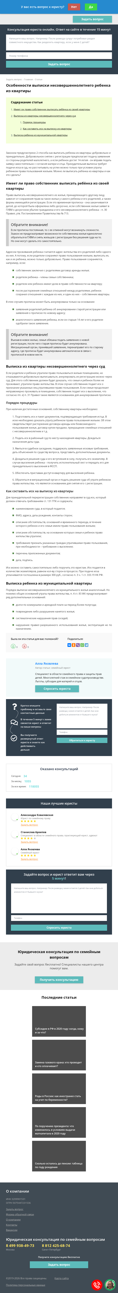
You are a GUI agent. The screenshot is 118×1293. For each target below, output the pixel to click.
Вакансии (11, 1230)
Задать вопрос (92, 19)
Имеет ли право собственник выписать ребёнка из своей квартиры (52, 109)
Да (91, 7)
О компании (13, 1219)
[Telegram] (86, 645)
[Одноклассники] (73, 645)
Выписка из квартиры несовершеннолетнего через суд (45, 115)
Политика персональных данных (25, 1285)
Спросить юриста (57, 689)
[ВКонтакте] (69, 645)
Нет (74, 7)
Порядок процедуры (34, 122)
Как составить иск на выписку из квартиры (47, 128)
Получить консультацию (59, 980)
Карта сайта (62, 1278)
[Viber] (78, 645)
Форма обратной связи (20, 1214)
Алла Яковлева (46, 663)
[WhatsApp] (82, 645)
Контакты (11, 1225)
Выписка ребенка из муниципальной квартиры (41, 135)
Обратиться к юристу (82, 740)
